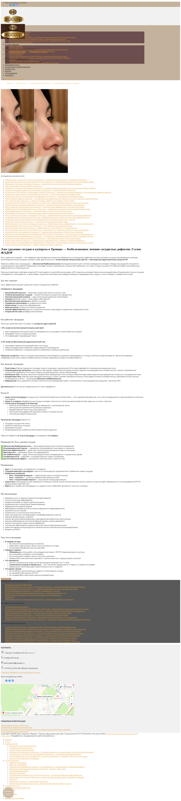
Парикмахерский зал (16, 53)
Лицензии (5, 736)
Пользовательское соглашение (14, 732)
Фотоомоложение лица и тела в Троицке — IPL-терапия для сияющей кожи (38, 226)
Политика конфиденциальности (122, 734)
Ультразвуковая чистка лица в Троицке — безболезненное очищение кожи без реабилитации (47, 217)
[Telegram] (13, 6)
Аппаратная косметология (18, 34)
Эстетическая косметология (19, 36)
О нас (7, 28)
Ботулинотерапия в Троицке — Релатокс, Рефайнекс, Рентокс (32, 591)
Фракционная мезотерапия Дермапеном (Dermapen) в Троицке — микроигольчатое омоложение (49, 234)
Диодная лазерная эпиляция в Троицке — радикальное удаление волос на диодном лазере (47, 230)
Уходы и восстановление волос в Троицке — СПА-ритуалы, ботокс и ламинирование (43, 631)
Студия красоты (12, 44)
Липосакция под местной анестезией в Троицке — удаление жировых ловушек (37, 39)
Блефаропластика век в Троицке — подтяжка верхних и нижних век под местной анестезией (42, 37)
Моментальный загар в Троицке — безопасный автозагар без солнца (34, 63)
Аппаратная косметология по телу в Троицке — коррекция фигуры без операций (38, 56)
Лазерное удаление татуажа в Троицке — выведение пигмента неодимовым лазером (43, 184)
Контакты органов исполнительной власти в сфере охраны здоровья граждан (36, 730)
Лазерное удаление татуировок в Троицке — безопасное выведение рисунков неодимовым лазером (50, 188)
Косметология (11, 30)
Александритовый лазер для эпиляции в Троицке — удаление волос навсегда (40, 190)
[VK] (10, 6)
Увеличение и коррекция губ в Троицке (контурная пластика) (33, 595)
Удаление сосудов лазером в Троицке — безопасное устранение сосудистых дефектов (44, 232)
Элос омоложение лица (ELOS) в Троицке (23, 186)
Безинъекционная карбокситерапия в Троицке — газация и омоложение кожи (40, 640)
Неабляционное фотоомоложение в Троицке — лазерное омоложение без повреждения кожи (47, 209)
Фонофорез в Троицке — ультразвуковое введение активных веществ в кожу (39, 213)
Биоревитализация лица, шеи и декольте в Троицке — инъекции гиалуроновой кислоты (45, 587)
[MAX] (17, 6)
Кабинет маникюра (16, 46)
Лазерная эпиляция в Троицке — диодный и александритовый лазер (36, 222)
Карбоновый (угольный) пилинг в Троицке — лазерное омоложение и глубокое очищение (46, 180)
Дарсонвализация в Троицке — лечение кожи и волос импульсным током (38, 211)
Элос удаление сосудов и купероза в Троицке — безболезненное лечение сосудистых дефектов (48, 215)
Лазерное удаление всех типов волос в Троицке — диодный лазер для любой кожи (42, 194)
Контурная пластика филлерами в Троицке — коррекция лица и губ (35, 593)
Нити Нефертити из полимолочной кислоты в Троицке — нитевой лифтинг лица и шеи (39, 41)
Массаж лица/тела (16, 54)
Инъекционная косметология (19, 32)
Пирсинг (12, 59)
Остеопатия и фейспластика (17, 67)
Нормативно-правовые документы (16, 727)
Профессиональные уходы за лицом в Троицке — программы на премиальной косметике (45, 629)
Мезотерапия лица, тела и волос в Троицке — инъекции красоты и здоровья (39, 599)
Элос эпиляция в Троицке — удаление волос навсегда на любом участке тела (39, 201)
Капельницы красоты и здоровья (21, 42)
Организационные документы (14, 725)
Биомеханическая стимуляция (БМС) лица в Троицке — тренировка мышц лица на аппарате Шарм (49, 182)
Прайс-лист (10, 69)
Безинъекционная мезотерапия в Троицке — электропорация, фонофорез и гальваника (45, 205)
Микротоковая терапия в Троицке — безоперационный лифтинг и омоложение (41, 228)
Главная (8, 26)
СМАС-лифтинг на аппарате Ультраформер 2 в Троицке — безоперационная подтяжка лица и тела (49, 243)
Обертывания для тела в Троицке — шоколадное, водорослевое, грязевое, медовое (39, 58)
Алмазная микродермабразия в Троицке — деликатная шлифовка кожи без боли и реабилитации (49, 236)
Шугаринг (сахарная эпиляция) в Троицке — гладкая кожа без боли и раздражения (42, 635)
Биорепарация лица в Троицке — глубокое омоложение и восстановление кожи (41, 589)
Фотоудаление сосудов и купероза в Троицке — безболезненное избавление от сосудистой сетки (49, 224)
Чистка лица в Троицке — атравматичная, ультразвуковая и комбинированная (40, 627)
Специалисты (11, 73)
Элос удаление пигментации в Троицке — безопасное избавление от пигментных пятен (45, 207)
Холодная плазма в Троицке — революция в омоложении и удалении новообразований (45, 240)
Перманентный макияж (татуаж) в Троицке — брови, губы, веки (31, 51)
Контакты (9, 75)
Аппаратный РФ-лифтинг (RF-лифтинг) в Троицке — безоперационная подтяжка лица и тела (47, 203)
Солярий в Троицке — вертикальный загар (24, 61)
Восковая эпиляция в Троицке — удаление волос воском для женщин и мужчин (41, 638)
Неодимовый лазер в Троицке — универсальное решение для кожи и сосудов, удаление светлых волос (51, 199)
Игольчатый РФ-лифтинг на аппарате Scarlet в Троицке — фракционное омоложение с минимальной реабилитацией (58, 192)
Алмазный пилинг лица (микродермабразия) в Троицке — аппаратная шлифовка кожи (44, 197)
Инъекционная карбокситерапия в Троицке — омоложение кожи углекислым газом (43, 238)
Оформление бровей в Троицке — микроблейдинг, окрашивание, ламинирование (38, 49)
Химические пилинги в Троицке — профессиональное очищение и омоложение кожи (44, 633)
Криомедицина (12, 65)
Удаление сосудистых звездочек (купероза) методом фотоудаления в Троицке (40, 220)
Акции (8, 71)
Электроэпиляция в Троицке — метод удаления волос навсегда (33, 245)
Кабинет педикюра (16, 48)
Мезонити (9, 597)
